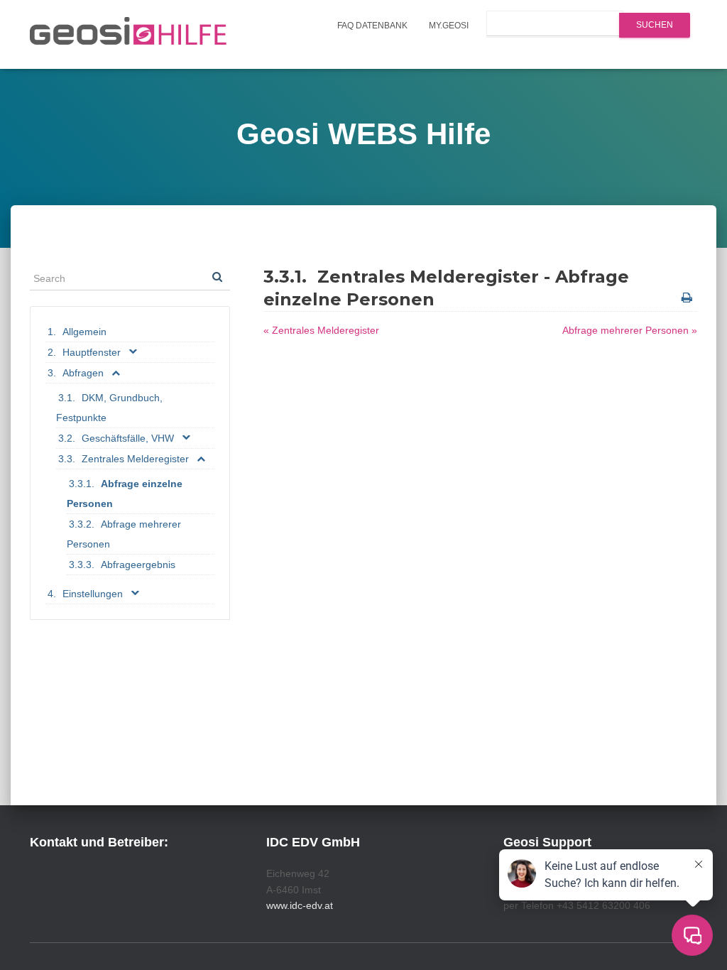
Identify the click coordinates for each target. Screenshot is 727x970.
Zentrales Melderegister (135, 458)
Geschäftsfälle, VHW (128, 438)
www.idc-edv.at (299, 905)
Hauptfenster (91, 352)
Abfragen (83, 372)
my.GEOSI (449, 26)
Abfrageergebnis (138, 564)
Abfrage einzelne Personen (124, 493)
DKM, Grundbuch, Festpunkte (109, 407)
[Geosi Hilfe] (128, 35)
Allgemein (84, 331)
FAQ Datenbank (372, 26)
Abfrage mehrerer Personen (124, 534)
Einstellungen (92, 593)
